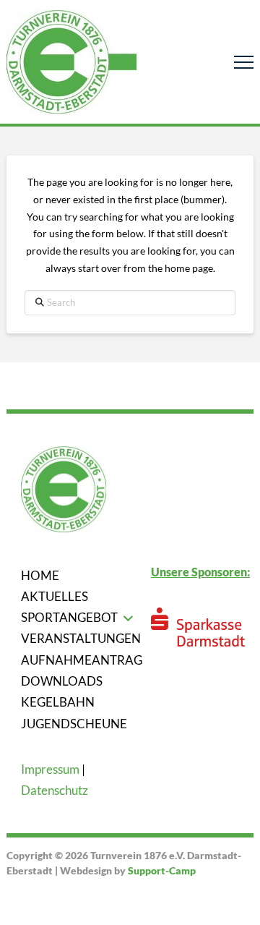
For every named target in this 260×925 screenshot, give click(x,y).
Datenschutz (54, 790)
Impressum (50, 769)
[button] (244, 62)
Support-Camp (162, 870)
